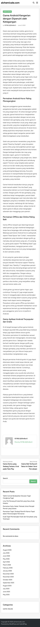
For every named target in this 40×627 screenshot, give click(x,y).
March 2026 (7, 565)
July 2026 (6, 553)
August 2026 (7, 550)
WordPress (12, 624)
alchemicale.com (10, 2)
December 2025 (8, 574)
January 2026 (7, 571)
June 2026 (6, 556)
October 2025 (7, 580)
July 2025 (6, 589)
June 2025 (6, 592)
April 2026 (6, 562)
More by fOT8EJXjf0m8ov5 (23, 442)
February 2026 (7, 568)
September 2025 (8, 583)
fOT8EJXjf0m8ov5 (10, 25)
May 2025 (6, 594)
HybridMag (23, 624)
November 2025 (8, 577)
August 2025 (7, 586)
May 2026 (6, 559)
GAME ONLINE (7, 11)
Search (5, 478)
